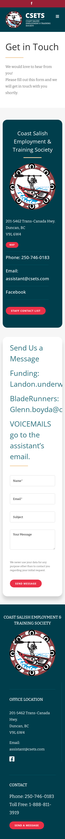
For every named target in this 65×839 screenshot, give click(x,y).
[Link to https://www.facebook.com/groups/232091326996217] (11, 759)
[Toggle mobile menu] (58, 16)
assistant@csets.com (27, 278)
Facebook (16, 292)
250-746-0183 (35, 257)
